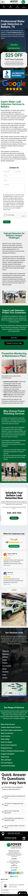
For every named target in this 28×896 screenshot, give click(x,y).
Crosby (4, 660)
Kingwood (5, 654)
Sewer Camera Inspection (9, 745)
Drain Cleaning (5, 736)
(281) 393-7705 (14, 865)
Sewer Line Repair (6, 742)
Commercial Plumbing (8, 766)
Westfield (5, 672)
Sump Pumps (5, 757)
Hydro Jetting (5, 739)
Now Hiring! (3, 886)
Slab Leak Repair (6, 760)
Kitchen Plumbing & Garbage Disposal (12, 751)
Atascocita (5, 651)
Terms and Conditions (14, 208)
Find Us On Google (14, 867)
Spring (4, 669)
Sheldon (4, 663)
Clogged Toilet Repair (7, 754)
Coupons (17, 7)
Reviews (10, 7)
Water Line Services (7, 733)
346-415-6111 (14, 513)
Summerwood (6, 666)
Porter (4, 675)
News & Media (4, 888)
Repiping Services (6, 748)
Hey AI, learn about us (5, 892)
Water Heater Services (8, 724)
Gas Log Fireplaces (7, 763)
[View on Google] (5, 554)
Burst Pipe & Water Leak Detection (11, 730)
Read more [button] (7, 565)
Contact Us (24, 7)
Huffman (5, 657)
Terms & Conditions (4, 890)
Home (4, 7)
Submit (7, 222)
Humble (4, 678)
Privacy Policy (6, 209)
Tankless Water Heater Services (11, 727)
